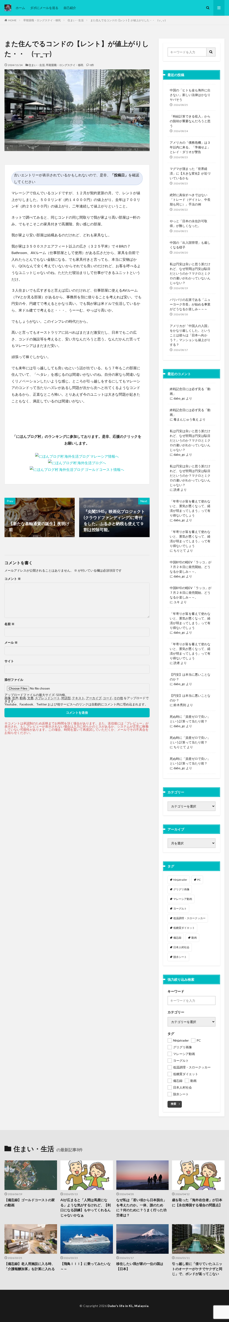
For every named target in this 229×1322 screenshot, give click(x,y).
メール (11, 642)
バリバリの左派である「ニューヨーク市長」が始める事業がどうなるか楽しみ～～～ (190, 304)
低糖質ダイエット (184, 927)
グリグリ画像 (181, 889)
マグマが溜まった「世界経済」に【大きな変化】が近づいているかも (190, 173)
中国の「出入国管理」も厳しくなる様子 (190, 245)
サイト (9, 661)
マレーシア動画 (182, 899)
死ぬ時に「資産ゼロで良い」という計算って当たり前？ (190, 719)
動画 (194, 937)
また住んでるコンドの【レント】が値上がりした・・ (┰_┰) (128, 20)
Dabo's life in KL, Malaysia (128, 1306)
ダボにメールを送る (44, 8)
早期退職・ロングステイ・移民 (42, 20)
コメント (12, 578)
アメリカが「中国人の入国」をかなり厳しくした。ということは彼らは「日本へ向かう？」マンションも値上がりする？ (190, 335)
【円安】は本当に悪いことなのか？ (190, 677)
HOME (12, 20)
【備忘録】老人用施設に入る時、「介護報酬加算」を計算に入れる (29, 1266)
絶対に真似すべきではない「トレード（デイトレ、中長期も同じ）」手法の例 (190, 199)
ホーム (20, 8)
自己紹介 (70, 8)
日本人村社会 (181, 947)
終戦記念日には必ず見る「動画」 (190, 391)
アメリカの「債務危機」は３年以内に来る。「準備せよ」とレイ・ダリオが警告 (190, 147)
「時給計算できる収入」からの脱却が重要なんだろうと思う (190, 121)
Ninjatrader (180, 879)
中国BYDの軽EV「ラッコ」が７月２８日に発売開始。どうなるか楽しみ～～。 (190, 566)
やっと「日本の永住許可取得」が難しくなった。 (188, 223)
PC (199, 879)
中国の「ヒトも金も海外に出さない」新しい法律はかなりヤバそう (190, 94)
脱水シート (180, 957)
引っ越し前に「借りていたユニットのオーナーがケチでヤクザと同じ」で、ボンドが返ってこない (197, 1269)
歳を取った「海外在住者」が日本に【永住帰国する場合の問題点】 (197, 1202)
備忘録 (177, 937)
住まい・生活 (76, 20)
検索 (173, 1103)
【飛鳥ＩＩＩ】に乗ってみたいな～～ (85, 1266)
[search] (211, 52)
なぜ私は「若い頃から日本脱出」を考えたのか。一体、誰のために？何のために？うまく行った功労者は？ (141, 1207)
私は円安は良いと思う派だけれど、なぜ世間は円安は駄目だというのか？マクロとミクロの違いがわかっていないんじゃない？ (190, 273)
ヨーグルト (180, 908)
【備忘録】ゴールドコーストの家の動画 (29, 1202)
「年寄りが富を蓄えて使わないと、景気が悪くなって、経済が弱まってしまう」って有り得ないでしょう (190, 508)
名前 (9, 624)
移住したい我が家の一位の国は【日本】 (139, 1266)
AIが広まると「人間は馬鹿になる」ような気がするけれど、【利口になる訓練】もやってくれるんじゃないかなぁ (85, 1207)
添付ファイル (13, 679)
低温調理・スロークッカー (189, 918)
